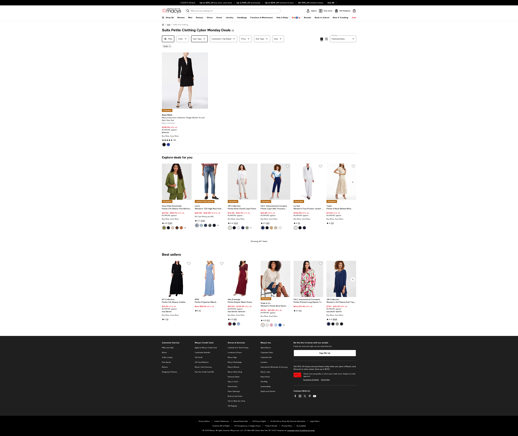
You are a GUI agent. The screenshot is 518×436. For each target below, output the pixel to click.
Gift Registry (232, 406)
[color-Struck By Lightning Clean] (201, 225)
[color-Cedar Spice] (181, 227)
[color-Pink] (271, 325)
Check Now (325, 380)
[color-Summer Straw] (275, 227)
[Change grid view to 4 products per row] (321, 39)
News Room (265, 377)
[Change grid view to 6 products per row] (326, 39)
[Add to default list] (287, 166)
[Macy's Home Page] (171, 10)
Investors (264, 362)
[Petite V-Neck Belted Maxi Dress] (341, 182)
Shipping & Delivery (169, 372)
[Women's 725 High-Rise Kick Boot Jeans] (209, 182)
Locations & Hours (235, 352)
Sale (168, 25)
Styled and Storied (268, 391)
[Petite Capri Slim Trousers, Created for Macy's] (275, 182)
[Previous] (165, 81)
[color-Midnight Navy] (304, 227)
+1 (251, 228)
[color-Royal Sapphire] (168, 144)
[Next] (205, 81)
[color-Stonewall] (262, 325)
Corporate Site (266, 357)
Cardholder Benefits (202, 352)
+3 (185, 228)
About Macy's (266, 348)
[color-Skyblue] (238, 324)
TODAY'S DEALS (187, 3)
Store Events (232, 386)
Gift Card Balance (202, 362)
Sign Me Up (324, 353)
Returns (165, 367)
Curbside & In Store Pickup (238, 348)
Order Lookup (167, 357)
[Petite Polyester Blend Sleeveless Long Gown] (209, 279)
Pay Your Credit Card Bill (204, 372)
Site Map (264, 382)
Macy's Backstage (235, 362)
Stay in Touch (233, 382)
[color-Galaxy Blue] (280, 325)
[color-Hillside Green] (247, 227)
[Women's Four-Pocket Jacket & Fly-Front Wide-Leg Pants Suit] (308, 182)
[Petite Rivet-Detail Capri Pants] (242, 182)
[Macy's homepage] (163, 25)
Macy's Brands (233, 367)
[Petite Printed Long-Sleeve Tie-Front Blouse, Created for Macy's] (308, 279)
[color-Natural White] (295, 227)
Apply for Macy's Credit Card (206, 348)
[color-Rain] (275, 325)
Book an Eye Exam (235, 396)
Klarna (164, 352)
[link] (185, 130)
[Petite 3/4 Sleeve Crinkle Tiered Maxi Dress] (177, 279)
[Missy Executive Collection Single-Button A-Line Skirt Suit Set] (185, 80)
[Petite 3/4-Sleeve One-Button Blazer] (177, 182)
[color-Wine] (229, 324)
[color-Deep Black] (234, 227)
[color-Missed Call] (205, 225)
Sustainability (266, 386)
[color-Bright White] (238, 227)
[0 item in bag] (354, 10)
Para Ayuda (166, 362)
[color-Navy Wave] (341, 324)
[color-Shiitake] (267, 325)
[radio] (164, 144)
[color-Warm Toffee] (271, 227)
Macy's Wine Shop (235, 372)
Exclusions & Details (311, 380)
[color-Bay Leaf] (164, 227)
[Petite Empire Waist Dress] (242, 279)
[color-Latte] (172, 227)
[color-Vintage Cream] (280, 227)
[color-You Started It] (210, 225)
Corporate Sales (267, 352)
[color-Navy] (234, 324)
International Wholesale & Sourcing (274, 367)
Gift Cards (198, 357)
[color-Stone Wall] (229, 227)
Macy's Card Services (203, 367)
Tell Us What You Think (236, 401)
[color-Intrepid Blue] (242, 227)
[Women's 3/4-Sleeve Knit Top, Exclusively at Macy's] (341, 279)
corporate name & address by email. (301, 430)
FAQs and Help (167, 348)
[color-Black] (164, 144)
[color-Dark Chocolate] (177, 227)
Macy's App (232, 357)
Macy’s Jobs (265, 372)
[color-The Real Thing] (214, 225)
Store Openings (234, 391)
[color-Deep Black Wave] (337, 324)
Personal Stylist (233, 377)
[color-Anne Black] (168, 227)
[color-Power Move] (197, 225)
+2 (218, 225)
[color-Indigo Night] (262, 227)
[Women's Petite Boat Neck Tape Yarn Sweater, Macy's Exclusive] (275, 279)
